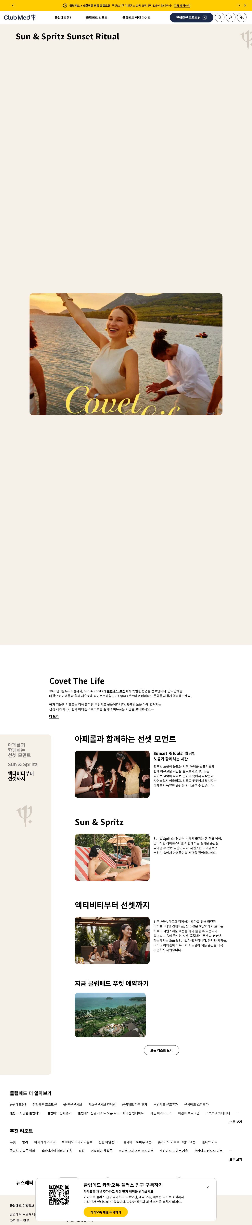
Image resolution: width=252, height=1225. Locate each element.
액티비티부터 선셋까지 (21, 776)
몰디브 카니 (210, 1142)
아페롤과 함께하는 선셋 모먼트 (19, 750)
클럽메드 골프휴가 (166, 1104)
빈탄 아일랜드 (108, 1142)
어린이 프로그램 (188, 1113)
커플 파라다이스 (161, 1113)
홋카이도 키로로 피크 (208, 1150)
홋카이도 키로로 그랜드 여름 (177, 1142)
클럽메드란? (63, 17)
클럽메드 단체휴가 (59, 1113)
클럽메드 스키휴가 (196, 1104)
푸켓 (13, 1142)
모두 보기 (236, 1121)
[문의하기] (241, 17)
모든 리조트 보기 (161, 1050)
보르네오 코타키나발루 (77, 1142)
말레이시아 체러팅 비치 (56, 1150)
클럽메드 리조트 (96, 17)
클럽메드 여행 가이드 (136, 17)
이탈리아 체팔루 (101, 1150)
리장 (82, 1150)
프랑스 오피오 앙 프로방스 (136, 1150)
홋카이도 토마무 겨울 (174, 1150)
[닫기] (207, 1187)
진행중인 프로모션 (44, 1104)
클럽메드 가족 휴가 (134, 1104)
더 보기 (54, 716)
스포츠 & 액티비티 (218, 1113)
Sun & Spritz (23, 764)
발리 (25, 1142)
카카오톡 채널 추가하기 (105, 1212)
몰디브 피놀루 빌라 (22, 1150)
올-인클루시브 (72, 1104)
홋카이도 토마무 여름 (137, 1142)
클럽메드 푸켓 (116, 691)
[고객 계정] (230, 17)
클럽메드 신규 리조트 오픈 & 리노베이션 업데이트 (111, 1113)
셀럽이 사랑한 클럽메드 (25, 1113)
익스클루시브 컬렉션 (102, 1104)
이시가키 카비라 (45, 1142)
